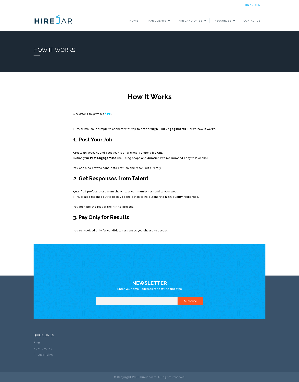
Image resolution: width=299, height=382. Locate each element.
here (107, 114)
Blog (37, 342)
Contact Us (251, 20)
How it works (43, 348)
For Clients (157, 20)
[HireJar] (53, 20)
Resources (223, 20)
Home (133, 20)
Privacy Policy (43, 354)
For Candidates (190, 20)
